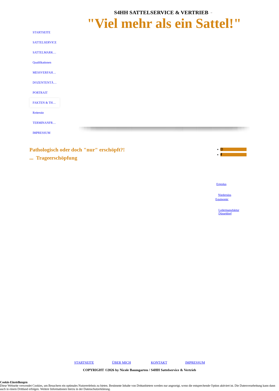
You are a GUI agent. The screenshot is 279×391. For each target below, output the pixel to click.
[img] (44, 13)
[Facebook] (221, 154)
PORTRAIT (40, 92)
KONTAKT (159, 362)
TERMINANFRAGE (45, 122)
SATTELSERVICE (45, 42)
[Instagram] (221, 149)
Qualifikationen (42, 62)
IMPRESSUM (41, 132)
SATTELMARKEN (45, 52)
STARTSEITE (41, 32)
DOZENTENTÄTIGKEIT (45, 82)
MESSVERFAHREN (45, 72)
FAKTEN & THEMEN (45, 102)
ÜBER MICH (121, 362)
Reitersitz (38, 112)
